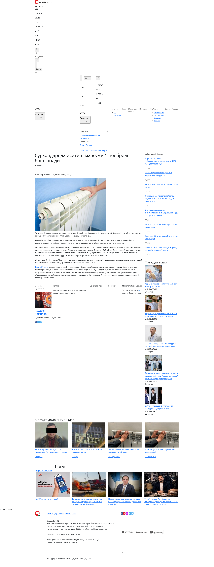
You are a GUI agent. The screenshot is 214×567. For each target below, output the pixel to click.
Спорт (82, 145)
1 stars (139, 293)
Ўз (37, 69)
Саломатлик (159, 115)
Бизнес (94, 150)
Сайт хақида (85, 150)
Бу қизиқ (157, 118)
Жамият (84, 132)
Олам (82, 135)
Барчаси (153, 158)
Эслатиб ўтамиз (41, 267)
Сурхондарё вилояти (62, 290)
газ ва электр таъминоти (64, 293)
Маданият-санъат (93, 135)
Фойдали (85, 141)
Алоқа (100, 150)
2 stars (131, 293)
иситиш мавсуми (79, 290)
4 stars (135, 290)
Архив (105, 150)
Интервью (84, 138)
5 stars (127, 290)
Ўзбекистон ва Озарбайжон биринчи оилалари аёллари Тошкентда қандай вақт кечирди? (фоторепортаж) (161, 376)
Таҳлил (89, 145)
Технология (159, 112)
